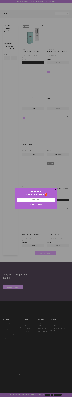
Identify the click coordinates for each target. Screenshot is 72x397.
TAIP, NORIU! (36, 200)
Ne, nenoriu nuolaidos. (36, 204)
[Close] (55, 189)
